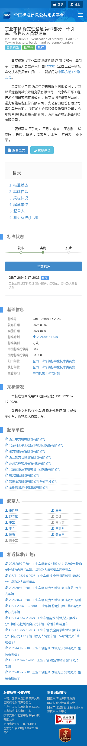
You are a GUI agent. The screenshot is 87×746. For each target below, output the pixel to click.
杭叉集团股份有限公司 (24, 475)
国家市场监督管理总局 (61, 698)
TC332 (50, 66)
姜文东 (59, 534)
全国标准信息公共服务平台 (38, 15)
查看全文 (18, 150)
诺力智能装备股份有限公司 (27, 451)
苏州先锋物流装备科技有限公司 (30, 463)
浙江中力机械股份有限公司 (27, 439)
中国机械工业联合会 (46, 373)
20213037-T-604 (47, 337)
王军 (12, 522)
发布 (21, 248)
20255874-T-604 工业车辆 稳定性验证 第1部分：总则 (45, 600)
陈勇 (12, 534)
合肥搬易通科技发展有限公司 (28, 487)
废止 (68, 248)
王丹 (58, 510)
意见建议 (44, 150)
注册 (76, 4)
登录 (59, 4)
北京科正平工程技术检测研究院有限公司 (36, 445)
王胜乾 (13, 510)
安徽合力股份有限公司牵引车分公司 (33, 481)
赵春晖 (13, 516)
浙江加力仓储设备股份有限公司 (30, 457)
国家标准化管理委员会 (61, 703)
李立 (12, 528)
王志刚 (59, 528)
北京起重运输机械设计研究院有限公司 (34, 469)
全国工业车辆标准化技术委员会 (54, 361)
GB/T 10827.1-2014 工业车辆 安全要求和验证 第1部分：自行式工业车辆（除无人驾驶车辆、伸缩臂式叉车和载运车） (42, 636)
